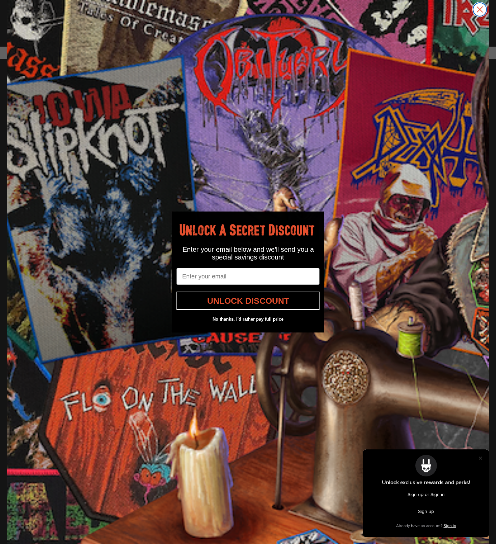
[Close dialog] (480, 9)
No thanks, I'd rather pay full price (248, 319)
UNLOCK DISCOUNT (248, 300)
